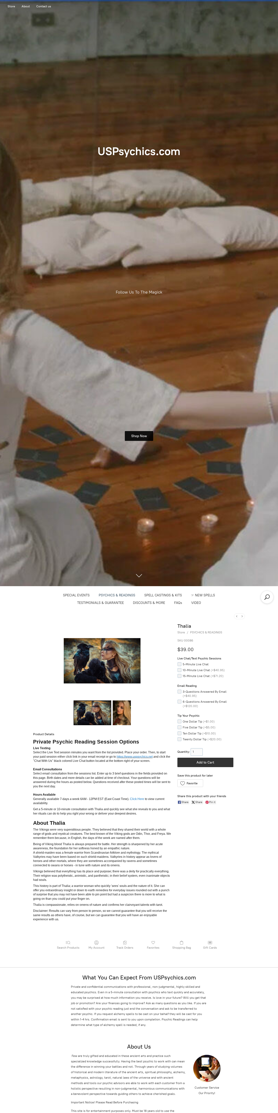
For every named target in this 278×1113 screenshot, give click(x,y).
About (26, 6)
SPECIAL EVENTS (76, 595)
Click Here (137, 799)
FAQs (178, 603)
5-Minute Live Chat (196, 664)
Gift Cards (210, 947)
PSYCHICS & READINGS (117, 595)
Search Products (68, 947)
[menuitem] (236, 616)
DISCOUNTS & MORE (149, 603)
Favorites (153, 947)
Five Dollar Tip (199, 727)
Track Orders (124, 947)
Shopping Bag (181, 947)
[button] (190, 783)
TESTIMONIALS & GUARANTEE (100, 603)
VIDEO (196, 603)
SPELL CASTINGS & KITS (163, 595)
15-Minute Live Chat (203, 676)
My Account (97, 947)
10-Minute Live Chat (204, 670)
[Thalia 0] (92, 712)
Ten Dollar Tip (199, 733)
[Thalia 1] (122, 712)
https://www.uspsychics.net (135, 756)
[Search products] (267, 597)
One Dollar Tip (199, 721)
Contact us (43, 6)
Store (11, 6)
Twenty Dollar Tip (202, 739)
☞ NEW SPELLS (203, 595)
